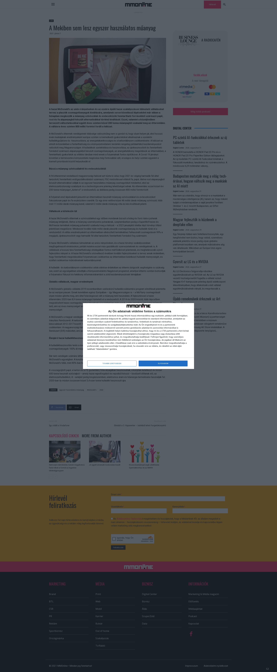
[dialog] (138, 336)
